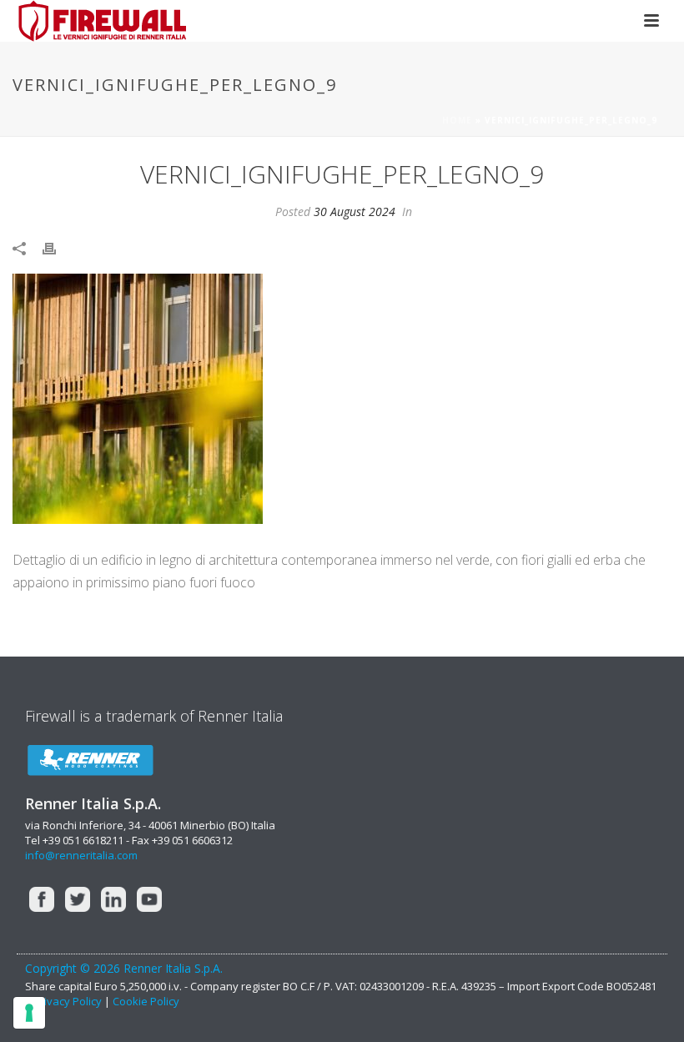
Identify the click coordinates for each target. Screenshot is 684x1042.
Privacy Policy (68, 1001)
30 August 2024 (354, 211)
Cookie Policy (146, 1001)
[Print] (58, 247)
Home (457, 120)
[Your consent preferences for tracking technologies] (29, 1013)
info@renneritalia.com (81, 855)
